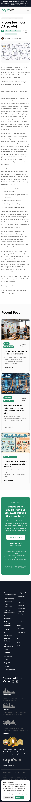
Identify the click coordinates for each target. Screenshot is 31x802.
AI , (5, 456)
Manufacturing (8, 346)
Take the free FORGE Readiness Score (15, 544)
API (7, 31)
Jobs (18, 645)
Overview (21, 597)
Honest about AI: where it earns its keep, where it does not (15, 464)
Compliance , (8, 397)
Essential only (8, 797)
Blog (18, 642)
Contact (7, 659)
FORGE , (6, 343)
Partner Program (9, 670)
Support (7, 666)
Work (18, 635)
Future (8, 34)
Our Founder (21, 629)
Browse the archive (16, 18)
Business (17, 31)
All (3, 31)
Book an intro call (14, 537)
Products (20, 639)
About (19, 625)
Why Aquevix (21, 632)
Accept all (19, 797)
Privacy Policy (23, 794)
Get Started (8, 656)
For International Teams (8, 646)
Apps (11, 31)
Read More (7, 368)
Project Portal (8, 663)
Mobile (14, 34)
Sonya (8, 38)
